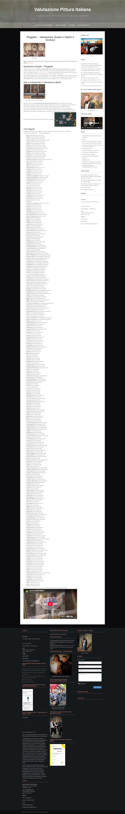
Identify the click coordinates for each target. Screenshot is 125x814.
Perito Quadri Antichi (87, 148)
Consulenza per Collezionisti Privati (90, 152)
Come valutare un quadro (43, 25)
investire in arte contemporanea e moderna (92, 141)
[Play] (82, 127)
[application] (92, 123)
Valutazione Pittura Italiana (62, 9)
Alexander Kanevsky (68, 645)
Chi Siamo (72, 25)
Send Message (97, 687)
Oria (39, 812)
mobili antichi (63, 108)
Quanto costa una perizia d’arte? (89, 82)
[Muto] (98, 127)
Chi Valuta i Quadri (86, 78)
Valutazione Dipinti (84, 25)
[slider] (90, 127)
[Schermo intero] (100, 127)
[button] (92, 123)
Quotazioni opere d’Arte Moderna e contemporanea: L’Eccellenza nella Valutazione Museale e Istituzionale (91, 65)
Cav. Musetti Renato (42, 72)
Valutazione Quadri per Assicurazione (90, 150)
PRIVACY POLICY (86, 160)
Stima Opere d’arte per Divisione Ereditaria (91, 143)
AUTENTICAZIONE (60, 25)
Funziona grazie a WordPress (27, 812)
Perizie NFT (84, 158)
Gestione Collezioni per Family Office (90, 156)
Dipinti (83, 139)
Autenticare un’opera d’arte (88, 85)
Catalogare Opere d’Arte (87, 80)
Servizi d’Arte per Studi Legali (88, 154)
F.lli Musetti (30, 63)
